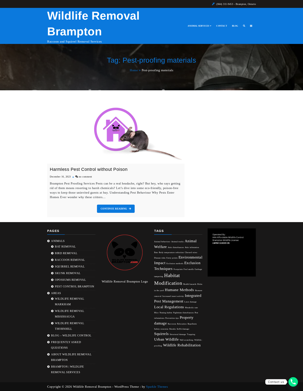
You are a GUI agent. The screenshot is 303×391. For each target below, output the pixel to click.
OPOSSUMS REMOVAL (70, 279)
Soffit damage (183, 329)
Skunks (172, 329)
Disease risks (160, 258)
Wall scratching (186, 340)
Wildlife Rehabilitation (182, 345)
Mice (156, 313)
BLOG (235, 26)
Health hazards (189, 284)
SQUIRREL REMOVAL (70, 266)
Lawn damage (190, 302)
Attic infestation (192, 247)
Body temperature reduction (171, 252)
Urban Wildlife (166, 339)
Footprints (178, 269)
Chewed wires (191, 252)
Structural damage (178, 334)
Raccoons (172, 324)
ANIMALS (58, 240)
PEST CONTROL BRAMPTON (74, 286)
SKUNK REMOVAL (68, 273)
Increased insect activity (173, 296)
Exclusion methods (174, 263)
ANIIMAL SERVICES (198, 26)
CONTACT (221, 26)
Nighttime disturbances (183, 313)
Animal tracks (177, 242)
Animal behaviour (162, 242)
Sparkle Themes (157, 386)
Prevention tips (172, 318)
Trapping (191, 334)
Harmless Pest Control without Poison (88, 169)
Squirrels (161, 334)
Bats (156, 252)
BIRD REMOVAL (66, 253)
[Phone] (293, 382)
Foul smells (189, 269)
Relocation (182, 324)
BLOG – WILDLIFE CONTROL (71, 335)
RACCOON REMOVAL (70, 259)
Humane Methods (179, 290)
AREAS (56, 293)
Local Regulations (169, 307)
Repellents (192, 324)
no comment (85, 176)
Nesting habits (166, 313)
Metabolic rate (191, 308)
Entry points (171, 258)
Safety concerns (161, 329)
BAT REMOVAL (65, 246)
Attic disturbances (176, 247)
